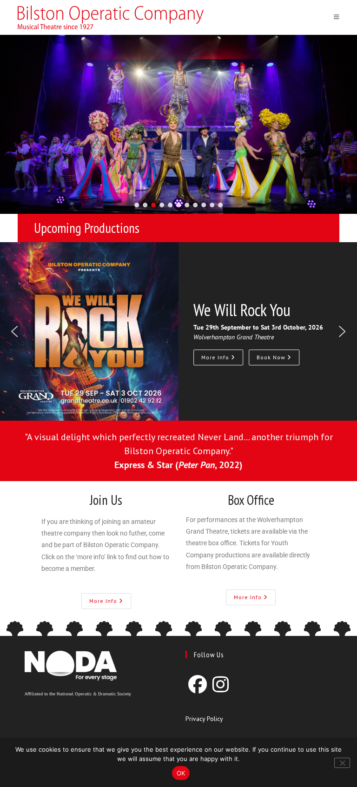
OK (181, 773)
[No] (342, 763)
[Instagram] (220, 684)
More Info (216, 357)
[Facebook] (197, 684)
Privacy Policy (204, 718)
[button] (136, 205)
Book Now (272, 357)
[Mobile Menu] (336, 17)
